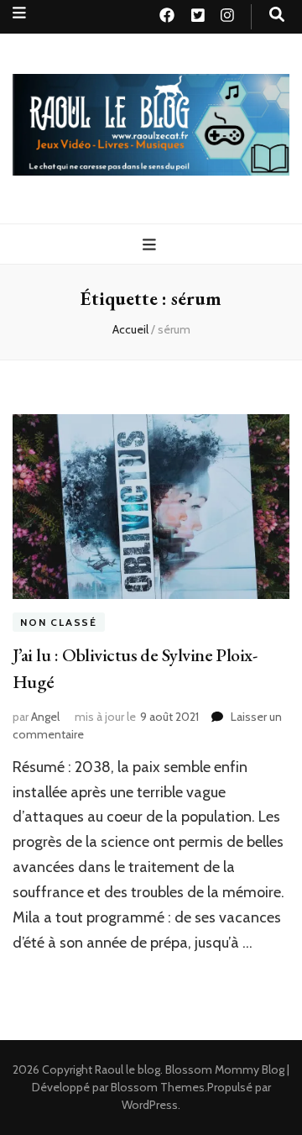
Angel (45, 716)
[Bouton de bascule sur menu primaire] (151, 245)
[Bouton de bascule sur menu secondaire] (19, 13)
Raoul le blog (127, 1069)
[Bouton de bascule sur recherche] (276, 15)
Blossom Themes (158, 1087)
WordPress (150, 1104)
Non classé (58, 622)
